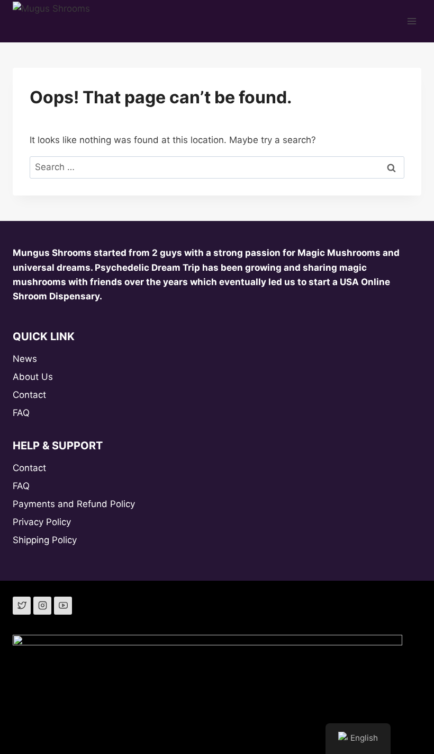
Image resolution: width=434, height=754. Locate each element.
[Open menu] (411, 21)
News (25, 358)
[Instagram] (42, 606)
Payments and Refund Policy (74, 504)
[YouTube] (63, 606)
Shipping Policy (45, 540)
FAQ (21, 412)
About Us (33, 376)
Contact (29, 394)
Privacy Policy (42, 522)
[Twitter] (22, 606)
